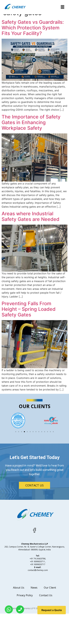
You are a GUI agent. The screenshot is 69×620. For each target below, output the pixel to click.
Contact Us (45, 595)
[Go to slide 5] (27, 431)
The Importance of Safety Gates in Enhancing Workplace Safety (31, 122)
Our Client (50, 587)
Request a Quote (51, 611)
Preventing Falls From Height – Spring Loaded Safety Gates (29, 309)
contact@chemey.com (38, 570)
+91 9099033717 (37, 564)
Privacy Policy (25, 595)
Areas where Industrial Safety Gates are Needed (30, 216)
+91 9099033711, (38, 561)
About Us (18, 587)
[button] (62, 7)
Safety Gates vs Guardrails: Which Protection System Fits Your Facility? (33, 27)
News (34, 587)
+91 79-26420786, (38, 558)
